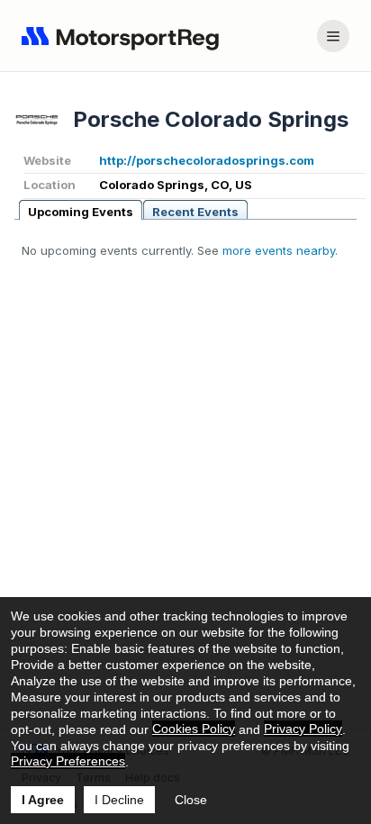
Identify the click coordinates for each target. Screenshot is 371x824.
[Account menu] (333, 36)
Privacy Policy (303, 728)
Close (191, 799)
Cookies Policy (193, 728)
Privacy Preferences (68, 761)
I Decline (119, 799)
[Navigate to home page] (124, 36)
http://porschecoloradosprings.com (206, 160)
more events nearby (278, 250)
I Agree (43, 799)
